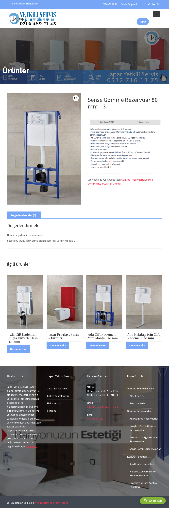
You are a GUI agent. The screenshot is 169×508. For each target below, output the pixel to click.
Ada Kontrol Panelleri (142, 464)
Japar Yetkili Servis (57, 388)
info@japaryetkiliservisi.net (102, 407)
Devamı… (31, 446)
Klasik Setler (137, 396)
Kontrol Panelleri (137, 456)
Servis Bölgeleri (129, 4)
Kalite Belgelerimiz (58, 396)
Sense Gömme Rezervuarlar (145, 448)
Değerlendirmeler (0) (23, 215)
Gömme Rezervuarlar (133, 179)
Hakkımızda (53, 403)
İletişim (51, 410)
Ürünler (117, 183)
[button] (153, 500)
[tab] (23, 215)
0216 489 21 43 (110, 4)
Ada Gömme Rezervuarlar (144, 418)
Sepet (142, 21)
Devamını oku (18, 349)
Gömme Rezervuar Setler (141, 388)
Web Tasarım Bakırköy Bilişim (51, 502)
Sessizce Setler (138, 403)
